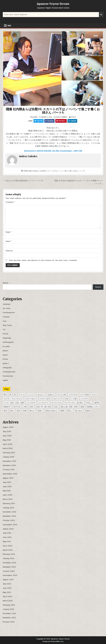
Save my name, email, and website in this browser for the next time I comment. (43, 260)
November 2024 (9, 516)
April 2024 (7, 546)
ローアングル (57, 402)
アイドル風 (61, 394)
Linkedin (73, 121)
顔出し (69, 410)
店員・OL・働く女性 (43, 406)
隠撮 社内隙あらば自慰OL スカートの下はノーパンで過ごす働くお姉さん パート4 (53, 110)
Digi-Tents (7, 325)
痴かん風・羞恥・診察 (69, 406)
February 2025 (9, 503)
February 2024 (9, 554)
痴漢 (82, 406)
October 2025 (8, 469)
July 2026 (7, 431)
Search (5, 283)
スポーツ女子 (45, 398)
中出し (88, 402)
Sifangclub (7, 367)
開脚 (62, 410)
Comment (10, 202)
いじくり (31, 394)
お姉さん (51, 394)
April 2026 (7, 444)
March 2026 (8, 448)
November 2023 (9, 567)
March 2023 (8, 600)
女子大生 (16, 406)
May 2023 (7, 592)
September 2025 (10, 474)
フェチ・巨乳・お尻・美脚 (14, 402)
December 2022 (9, 613)
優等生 (97, 402)
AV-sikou (6, 308)
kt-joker (6, 346)
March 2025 (8, 499)
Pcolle (73, 117)
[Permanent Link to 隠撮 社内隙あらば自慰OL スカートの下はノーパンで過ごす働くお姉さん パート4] (53, 68)
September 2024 (10, 524)
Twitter (40, 121)
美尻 (18, 410)
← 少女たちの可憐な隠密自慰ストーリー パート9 (23, 180)
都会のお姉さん (52, 410)
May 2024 (7, 541)
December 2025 (9, 461)
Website (9, 250)
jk (10, 394)
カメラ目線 (84, 394)
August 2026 (8, 427)
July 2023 (7, 584)
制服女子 (7, 406)
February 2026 (9, 452)
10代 (5, 394)
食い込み (78, 410)
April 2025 (7, 495)
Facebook (50, 121)
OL (15, 394)
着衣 (5, 410)
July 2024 (7, 533)
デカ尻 (65, 398)
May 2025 (7, 490)
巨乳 (31, 406)
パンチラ (84, 398)
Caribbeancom (9, 312)
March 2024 (8, 550)
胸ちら (32, 410)
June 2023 (7, 588)
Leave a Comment (61, 117)
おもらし (41, 394)
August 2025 (8, 478)
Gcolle (5, 333)
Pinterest (62, 121)
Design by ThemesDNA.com (53, 641)
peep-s (6, 363)
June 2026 (7, 435)
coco (5, 321)
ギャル (94, 394)
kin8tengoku (8, 342)
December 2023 (9, 562)
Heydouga (7, 338)
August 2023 (8, 579)
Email (9, 241)
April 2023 (7, 596)
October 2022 (8, 622)
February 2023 (9, 605)
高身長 (87, 410)
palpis (5, 350)
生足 (56, 406)
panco (5, 355)
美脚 (24, 410)
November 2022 (9, 617)
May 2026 (7, 440)
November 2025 (9, 465)
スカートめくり (31, 398)
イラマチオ (73, 394)
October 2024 (9, 520)
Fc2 (4, 329)
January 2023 (8, 609)
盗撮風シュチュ (93, 406)
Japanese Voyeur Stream (53, 3)
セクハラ (56, 398)
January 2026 (8, 457)
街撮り (40, 410)
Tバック (22, 394)
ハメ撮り (74, 398)
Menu (9, 25)
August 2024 (8, 529)
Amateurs (7, 304)
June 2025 (7, 486)
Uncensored (8, 376)
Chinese (6, 317)
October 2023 (8, 571)
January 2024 (8, 558)
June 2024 (7, 537)
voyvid (5, 380)
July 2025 (7, 482)
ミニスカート (43, 402)
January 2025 (8, 507)
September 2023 (10, 575)
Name (9, 232)
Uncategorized (9, 372)
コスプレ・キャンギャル (13, 398)
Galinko (34, 117)
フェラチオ (31, 402)
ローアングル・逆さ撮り (74, 402)
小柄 (25, 406)
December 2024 (9, 512)
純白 (11, 410)
